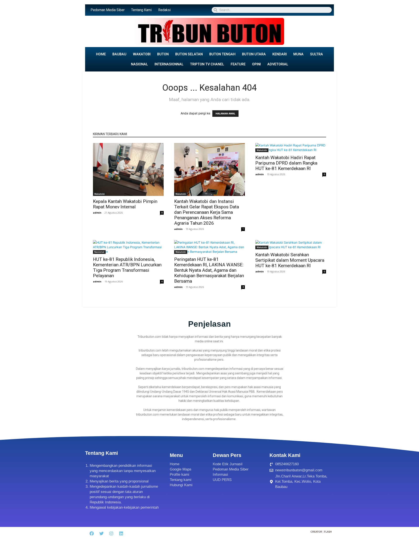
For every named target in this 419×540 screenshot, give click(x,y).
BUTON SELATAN (189, 54)
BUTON (163, 54)
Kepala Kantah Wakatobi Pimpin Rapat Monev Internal (125, 204)
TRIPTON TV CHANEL (207, 64)
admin (97, 212)
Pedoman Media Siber (108, 10)
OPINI (256, 64)
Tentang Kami (141, 10)
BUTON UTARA (254, 54)
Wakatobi (99, 193)
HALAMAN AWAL (225, 113)
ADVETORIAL (277, 64)
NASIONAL (139, 64)
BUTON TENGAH (222, 54)
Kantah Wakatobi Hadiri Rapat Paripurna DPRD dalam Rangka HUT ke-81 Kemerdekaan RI (286, 163)
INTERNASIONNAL (169, 64)
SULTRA (316, 54)
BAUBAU (119, 54)
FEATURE (238, 64)
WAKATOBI (142, 54)
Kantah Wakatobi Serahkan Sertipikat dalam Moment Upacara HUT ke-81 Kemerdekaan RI (289, 260)
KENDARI (279, 54)
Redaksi (164, 10)
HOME (101, 54)
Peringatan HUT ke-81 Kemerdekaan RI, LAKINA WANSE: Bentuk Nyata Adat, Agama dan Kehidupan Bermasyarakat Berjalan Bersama (209, 270)
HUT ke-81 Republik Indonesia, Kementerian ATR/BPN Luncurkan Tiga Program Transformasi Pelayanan (127, 267)
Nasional (99, 251)
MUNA (298, 54)
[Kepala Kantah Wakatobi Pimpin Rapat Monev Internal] (128, 169)
